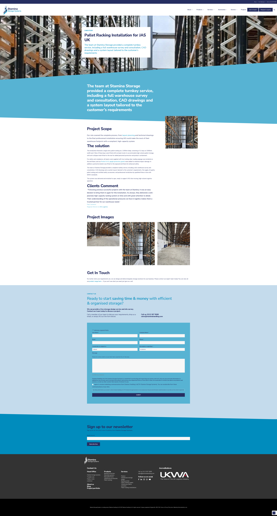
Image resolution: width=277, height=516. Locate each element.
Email (94, 339)
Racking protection (109, 473)
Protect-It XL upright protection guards (113, 161)
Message (94, 353)
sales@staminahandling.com (152, 316)
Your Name (95, 332)
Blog (255, 1)
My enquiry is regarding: (146, 346)
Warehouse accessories (111, 478)
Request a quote (266, 10)
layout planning (128, 135)
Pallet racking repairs (127, 483)
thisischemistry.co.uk (182, 507)
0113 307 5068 (153, 314)
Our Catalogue (262, 1)
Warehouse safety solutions (126, 485)
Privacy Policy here (169, 507)
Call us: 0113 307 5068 (271, 1)
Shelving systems (109, 475)
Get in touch (253, 10)
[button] (138, 480)
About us (90, 484)
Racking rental (125, 481)
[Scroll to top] (274, 513)
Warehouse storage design (127, 478)
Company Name (144, 332)
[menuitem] (256, 2)
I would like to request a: (99, 346)
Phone (141, 339)
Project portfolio (93, 488)
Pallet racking (108, 480)
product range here (95, 281)
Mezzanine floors (109, 477)
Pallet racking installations (129, 487)
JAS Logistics (104, 207)
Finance (123, 476)
